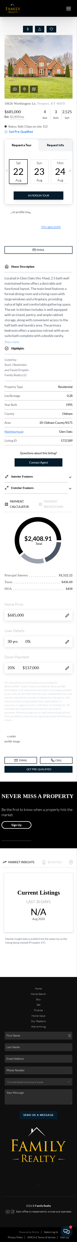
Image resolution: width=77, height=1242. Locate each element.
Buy (38, 999)
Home (38, 988)
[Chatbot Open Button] (67, 1232)
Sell (38, 1004)
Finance (38, 1010)
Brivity (35, 1232)
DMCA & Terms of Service (41, 1237)
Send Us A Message (38, 1115)
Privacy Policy (15, 1237)
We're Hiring (38, 1026)
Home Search (38, 993)
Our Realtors (38, 1021)
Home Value (38, 1015)
